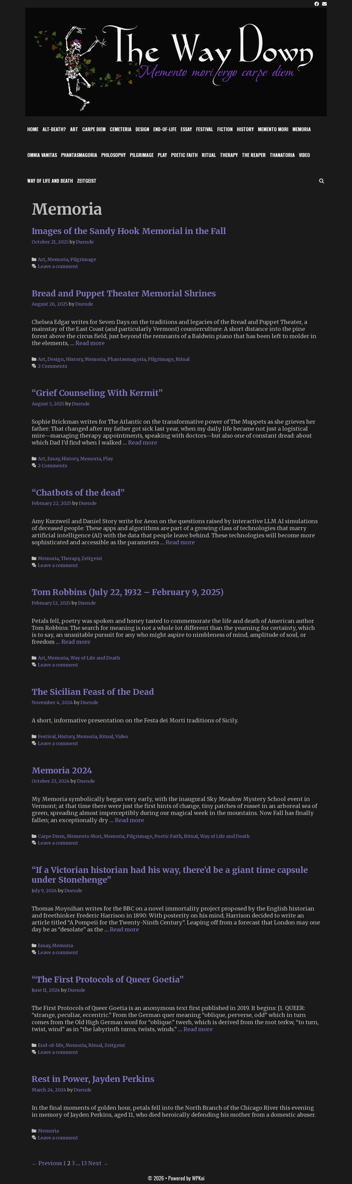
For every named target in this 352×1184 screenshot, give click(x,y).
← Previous (47, 1163)
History (245, 129)
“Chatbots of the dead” (78, 493)
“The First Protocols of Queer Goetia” (108, 979)
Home (32, 129)
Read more (90, 343)
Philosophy (113, 155)
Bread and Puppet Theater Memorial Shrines (124, 293)
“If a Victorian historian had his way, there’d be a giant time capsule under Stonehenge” (170, 875)
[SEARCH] (322, 181)
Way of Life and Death (50, 180)
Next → (98, 1163)
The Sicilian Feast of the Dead (93, 692)
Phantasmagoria (79, 155)
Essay (186, 129)
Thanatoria (282, 155)
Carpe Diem (94, 129)
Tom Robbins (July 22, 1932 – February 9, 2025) (128, 592)
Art (74, 129)
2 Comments (52, 366)
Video (304, 155)
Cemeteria (120, 129)
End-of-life (165, 129)
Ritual (209, 155)
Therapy (229, 155)
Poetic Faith (184, 155)
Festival (204, 129)
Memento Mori (273, 129)
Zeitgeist (86, 180)
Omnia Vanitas (42, 155)
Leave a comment (58, 266)
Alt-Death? (54, 129)
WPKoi (198, 1178)
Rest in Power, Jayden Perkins (93, 1079)
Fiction (225, 129)
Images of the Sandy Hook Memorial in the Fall (129, 231)
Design (142, 129)
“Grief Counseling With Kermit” (97, 393)
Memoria (301, 129)
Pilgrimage (142, 155)
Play (162, 155)
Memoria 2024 (62, 770)
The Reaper (254, 155)
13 (84, 1163)
